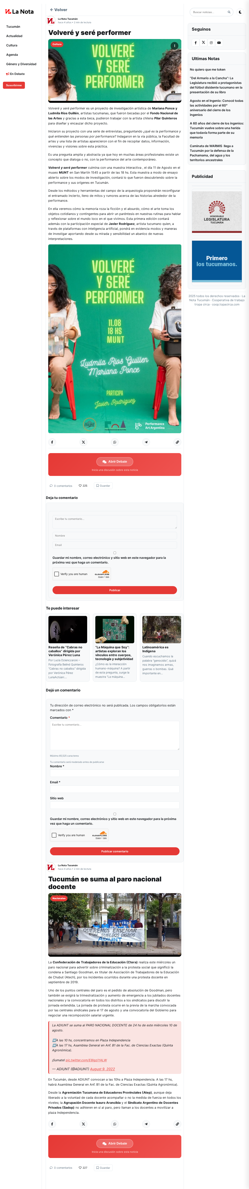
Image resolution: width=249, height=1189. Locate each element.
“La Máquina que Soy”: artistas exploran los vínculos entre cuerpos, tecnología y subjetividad (114, 653)
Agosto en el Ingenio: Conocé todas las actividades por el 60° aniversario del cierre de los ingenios (216, 108)
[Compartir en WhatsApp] (115, 442)
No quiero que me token (207, 69)
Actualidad (14, 36)
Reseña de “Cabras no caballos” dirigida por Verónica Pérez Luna (65, 651)
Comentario (60, 718)
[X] (203, 42)
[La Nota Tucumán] (52, 21)
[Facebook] (196, 43)
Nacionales (59, 898)
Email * (55, 782)
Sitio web (57, 798)
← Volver (58, 9)
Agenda (12, 55)
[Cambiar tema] (240, 12)
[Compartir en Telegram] (146, 442)
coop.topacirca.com (225, 304)
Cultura (11, 45)
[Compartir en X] (83, 442)
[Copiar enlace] (177, 442)
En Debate (17, 74)
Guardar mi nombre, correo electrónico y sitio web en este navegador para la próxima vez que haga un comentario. (109, 560)
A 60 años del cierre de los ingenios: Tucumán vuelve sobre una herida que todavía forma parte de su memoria (217, 130)
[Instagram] (211, 43)
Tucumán (13, 26)
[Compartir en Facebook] (52, 442)
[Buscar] (229, 12)
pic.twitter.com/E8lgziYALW (86, 1060)
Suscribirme (14, 85)
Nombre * (57, 766)
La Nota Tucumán (68, 18)
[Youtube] (219, 43)
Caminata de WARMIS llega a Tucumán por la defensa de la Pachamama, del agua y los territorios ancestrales (212, 153)
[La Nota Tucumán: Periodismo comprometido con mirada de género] (19, 11)
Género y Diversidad (21, 64)
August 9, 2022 (102, 1069)
